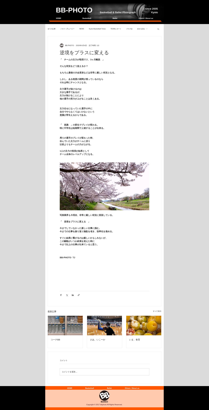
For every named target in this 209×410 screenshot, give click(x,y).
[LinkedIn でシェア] (73, 295)
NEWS (81, 29)
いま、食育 (134, 339)
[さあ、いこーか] (104, 325)
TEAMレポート (116, 29)
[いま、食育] (143, 325)
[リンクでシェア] (79, 295)
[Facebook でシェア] (61, 295)
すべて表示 (157, 311)
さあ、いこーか (97, 339)
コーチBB (55, 339)
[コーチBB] (65, 325)
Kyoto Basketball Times (97, 29)
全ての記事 (52, 29)
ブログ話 (129, 29)
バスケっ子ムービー (67, 29)
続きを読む (141, 29)
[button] (158, 29)
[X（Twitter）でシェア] (67, 295)
